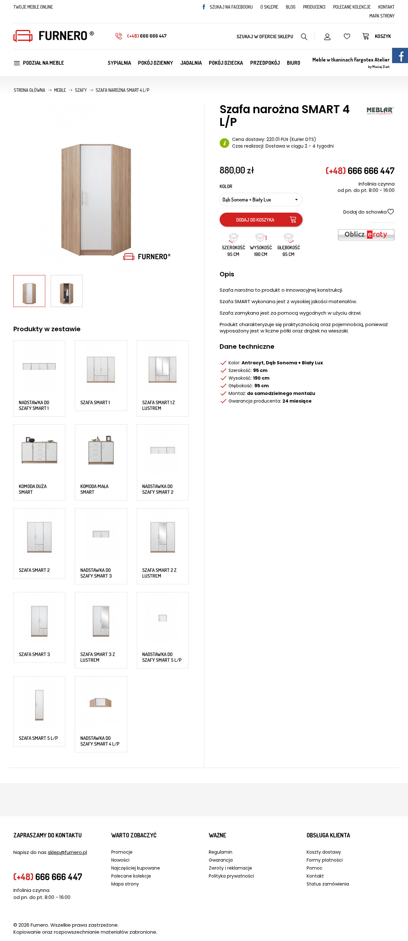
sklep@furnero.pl (67, 852)
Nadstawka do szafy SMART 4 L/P (100, 741)
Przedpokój (265, 63)
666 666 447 (147, 36)
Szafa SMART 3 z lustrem (97, 657)
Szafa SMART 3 (34, 654)
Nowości (120, 860)
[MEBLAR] (380, 110)
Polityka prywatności (231, 876)
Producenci (314, 7)
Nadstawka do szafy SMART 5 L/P (162, 657)
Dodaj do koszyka (255, 220)
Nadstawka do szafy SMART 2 (157, 489)
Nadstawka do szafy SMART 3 (96, 573)
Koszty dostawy (324, 852)
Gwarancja (221, 860)
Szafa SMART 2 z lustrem (159, 573)
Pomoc (315, 868)
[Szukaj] (304, 36)
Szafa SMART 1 (95, 402)
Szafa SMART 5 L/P (38, 738)
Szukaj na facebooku (231, 7)
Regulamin (220, 852)
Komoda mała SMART (94, 489)
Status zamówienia (328, 884)
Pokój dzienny (155, 63)
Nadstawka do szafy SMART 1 (34, 405)
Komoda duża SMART (33, 489)
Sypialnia (119, 63)
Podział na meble (43, 63)
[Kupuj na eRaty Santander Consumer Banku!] (366, 234)
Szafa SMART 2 (34, 570)
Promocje (122, 852)
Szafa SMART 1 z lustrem (158, 405)
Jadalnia (191, 63)
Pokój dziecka (226, 63)
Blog (290, 7)
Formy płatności (325, 860)
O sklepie (269, 7)
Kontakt (386, 7)
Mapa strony (382, 15)
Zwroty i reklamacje (230, 868)
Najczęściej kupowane (135, 868)
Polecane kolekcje (352, 7)
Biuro (293, 63)
